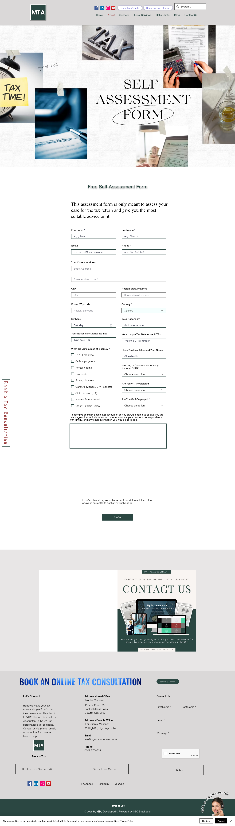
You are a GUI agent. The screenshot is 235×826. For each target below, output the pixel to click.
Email (74, 245)
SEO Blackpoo (141, 811)
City (73, 288)
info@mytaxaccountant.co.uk (101, 739)
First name (77, 230)
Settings (206, 820)
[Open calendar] (111, 325)
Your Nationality (131, 319)
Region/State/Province (134, 288)
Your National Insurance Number (89, 333)
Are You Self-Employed (135, 399)
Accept (221, 820)
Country (125, 304)
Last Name (188, 707)
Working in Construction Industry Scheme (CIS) (140, 366)
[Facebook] (96, 8)
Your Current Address (83, 262)
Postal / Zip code (80, 304)
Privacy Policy (126, 820)
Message (162, 733)
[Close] (231, 820)
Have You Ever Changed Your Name (142, 350)
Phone (125, 245)
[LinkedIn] (102, 8)
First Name (163, 707)
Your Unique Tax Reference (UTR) (141, 334)
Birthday (76, 319)
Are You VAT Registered (135, 383)
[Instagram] (108, 8)
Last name (128, 230)
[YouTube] (113, 8)
